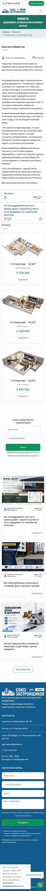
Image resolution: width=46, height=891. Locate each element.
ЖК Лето (9, 193)
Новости (16, 32)
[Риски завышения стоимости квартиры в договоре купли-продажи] (23, 617)
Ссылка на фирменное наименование (17, 836)
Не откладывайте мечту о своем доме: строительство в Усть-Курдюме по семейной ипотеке (21, 210)
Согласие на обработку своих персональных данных (22, 833)
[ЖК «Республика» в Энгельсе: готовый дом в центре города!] (23, 556)
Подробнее (23, 279)
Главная (6, 32)
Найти (23, 447)
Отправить (23, 822)
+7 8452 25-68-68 (12, 3)
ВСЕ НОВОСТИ (23, 669)
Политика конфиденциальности (15, 831)
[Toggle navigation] (41, 11)
